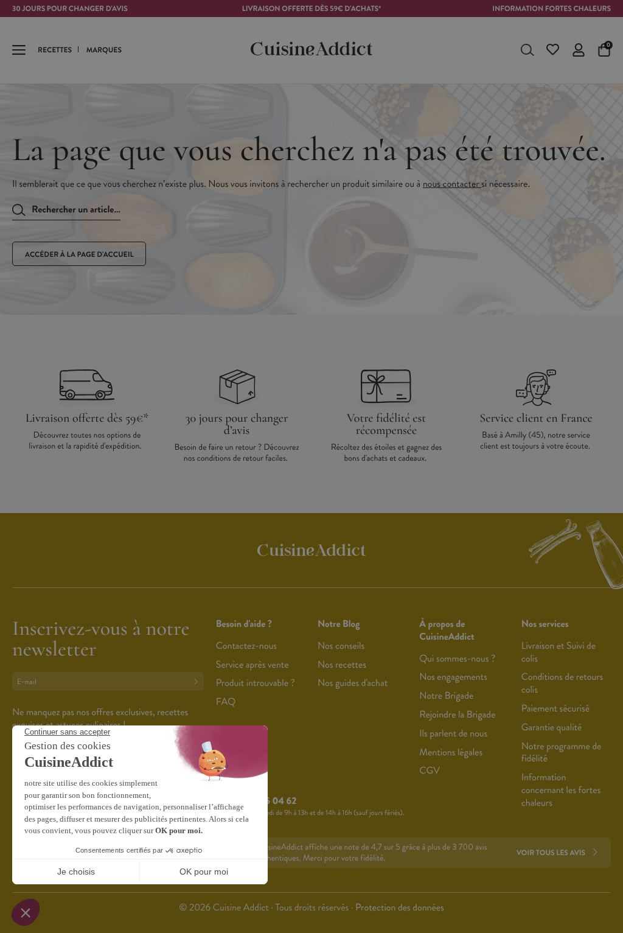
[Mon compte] (578, 50)
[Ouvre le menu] (19, 50)
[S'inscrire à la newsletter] (198, 681)
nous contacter (452, 184)
